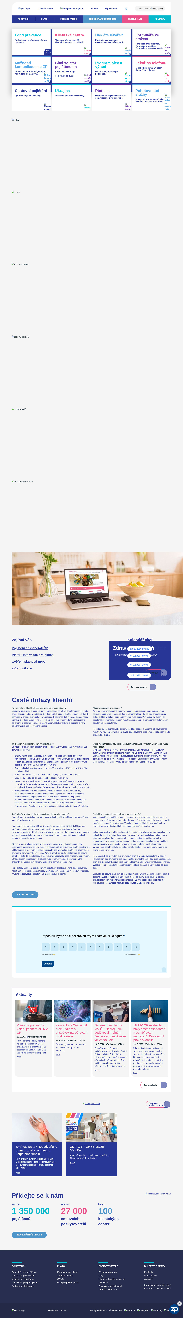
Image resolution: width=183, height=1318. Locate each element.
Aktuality (148, 1279)
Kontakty (148, 1272)
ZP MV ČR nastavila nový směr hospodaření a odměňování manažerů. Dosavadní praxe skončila (149, 1033)
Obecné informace (107, 1289)
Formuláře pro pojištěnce (24, 1272)
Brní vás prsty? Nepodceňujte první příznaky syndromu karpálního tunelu (36, 1150)
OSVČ (60, 1279)
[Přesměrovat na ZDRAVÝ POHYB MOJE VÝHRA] (91, 1141)
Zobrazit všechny (151, 1085)
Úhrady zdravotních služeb (111, 1279)
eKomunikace (22, 668)
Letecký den (162, 649)
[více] (19, 1057)
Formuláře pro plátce (67, 1272)
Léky (100, 1275)
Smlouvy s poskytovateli (110, 1286)
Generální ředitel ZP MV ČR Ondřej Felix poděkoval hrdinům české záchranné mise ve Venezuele (110, 1033)
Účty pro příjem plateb (68, 1282)
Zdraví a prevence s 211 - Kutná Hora (163, 675)
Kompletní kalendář (139, 687)
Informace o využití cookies (157, 1288)
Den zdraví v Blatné (161, 656)
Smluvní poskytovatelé (23, 1286)
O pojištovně (150, 1275)
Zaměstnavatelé (65, 1275)
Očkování (103, 1282)
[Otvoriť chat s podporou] (174, 1309)
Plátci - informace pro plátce (32, 655)
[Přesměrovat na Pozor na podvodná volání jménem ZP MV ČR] (33, 1021)
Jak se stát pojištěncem (23, 1275)
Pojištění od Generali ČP (30, 648)
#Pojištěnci (33, 1037)
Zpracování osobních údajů (157, 1285)
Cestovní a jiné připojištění (25, 1282)
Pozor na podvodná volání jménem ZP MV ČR (32, 1029)
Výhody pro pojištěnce (23, 1279)
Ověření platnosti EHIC (28, 661)
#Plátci (43, 1037)
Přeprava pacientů (107, 1272)
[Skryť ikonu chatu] (179, 1303)
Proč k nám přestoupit (29, 1235)
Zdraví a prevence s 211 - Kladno (163, 665)
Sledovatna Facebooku (156, 1104)
